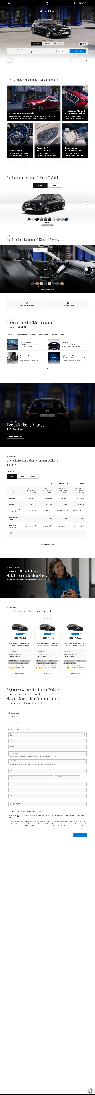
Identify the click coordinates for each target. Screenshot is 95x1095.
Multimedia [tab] (11, 334)
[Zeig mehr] (47, 368)
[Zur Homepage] (47, 3)
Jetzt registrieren (63, 51)
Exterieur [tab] (54, 334)
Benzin (12, 476)
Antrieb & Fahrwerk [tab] (44, 334)
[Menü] (9, 3)
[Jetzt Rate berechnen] (31, 52)
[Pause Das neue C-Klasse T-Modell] (9, 88)
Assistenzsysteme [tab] (22, 334)
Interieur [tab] (62, 334)
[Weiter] (86, 201)
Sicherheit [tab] (33, 334)
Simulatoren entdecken (15, 436)
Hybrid (33, 476)
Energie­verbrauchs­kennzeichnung (80, 60)
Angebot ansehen (19, 673)
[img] (47, 28)
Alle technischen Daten (47, 544)
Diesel (22, 476)
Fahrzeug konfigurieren (78, 51)
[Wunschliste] (75, 3)
